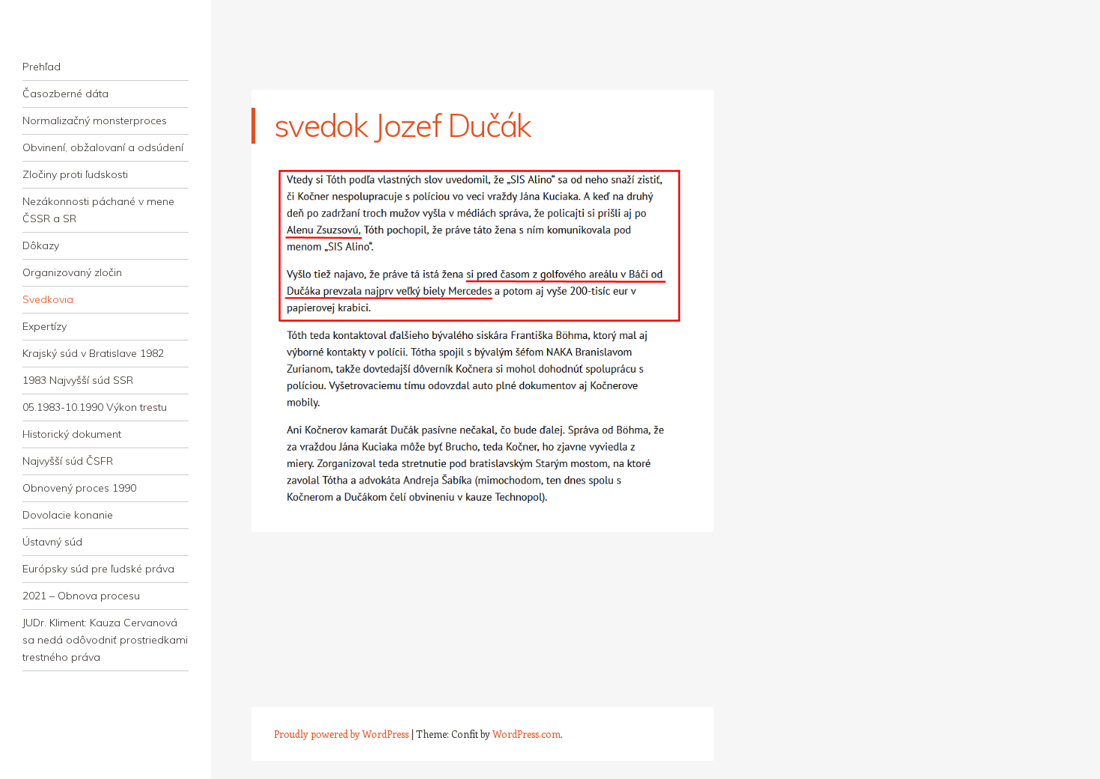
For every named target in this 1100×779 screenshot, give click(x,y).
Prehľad (41, 66)
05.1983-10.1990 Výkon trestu (94, 407)
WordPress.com (526, 733)
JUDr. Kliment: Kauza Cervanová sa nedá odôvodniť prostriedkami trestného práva (105, 640)
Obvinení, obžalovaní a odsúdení (102, 147)
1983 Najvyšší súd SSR (77, 380)
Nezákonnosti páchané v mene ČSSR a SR (98, 210)
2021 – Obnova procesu (81, 595)
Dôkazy (40, 245)
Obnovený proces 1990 (79, 488)
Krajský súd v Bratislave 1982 (93, 353)
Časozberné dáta (65, 93)
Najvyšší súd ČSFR (67, 461)
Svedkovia (47, 299)
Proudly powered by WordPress (341, 733)
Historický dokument (71, 434)
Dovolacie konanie (67, 515)
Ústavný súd (52, 542)
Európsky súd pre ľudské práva (98, 568)
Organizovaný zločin (72, 272)
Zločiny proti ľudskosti (75, 174)
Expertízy (44, 326)
